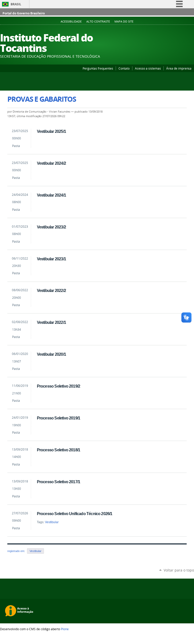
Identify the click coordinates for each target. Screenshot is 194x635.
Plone (65, 629)
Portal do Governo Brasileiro (24, 13)
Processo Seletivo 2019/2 (58, 386)
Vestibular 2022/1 (51, 322)
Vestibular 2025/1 (51, 131)
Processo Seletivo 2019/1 (58, 418)
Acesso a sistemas (148, 68)
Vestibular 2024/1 (51, 195)
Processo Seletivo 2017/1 (58, 481)
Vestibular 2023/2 (51, 227)
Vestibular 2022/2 (51, 290)
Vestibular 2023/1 (51, 259)
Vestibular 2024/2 (51, 163)
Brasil (16, 4)
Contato (124, 68)
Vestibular (52, 522)
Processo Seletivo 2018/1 (58, 450)
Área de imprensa (178, 68)
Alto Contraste (98, 21)
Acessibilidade (71, 21)
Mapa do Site (123, 21)
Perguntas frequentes (98, 68)
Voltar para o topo (179, 570)
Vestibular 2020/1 (51, 354)
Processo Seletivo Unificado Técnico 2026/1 (74, 513)
